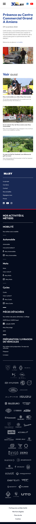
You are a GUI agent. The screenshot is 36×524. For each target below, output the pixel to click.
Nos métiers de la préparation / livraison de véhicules (16, 347)
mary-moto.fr (7, 272)
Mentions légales (18, 511)
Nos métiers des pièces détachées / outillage (16, 316)
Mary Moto (8, 275)
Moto (4, 268)
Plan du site (18, 515)
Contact (5, 188)
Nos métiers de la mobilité (10, 231)
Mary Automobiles (10, 251)
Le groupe (6, 181)
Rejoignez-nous (7, 195)
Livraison (5, 355)
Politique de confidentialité (18, 508)
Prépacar (6, 351)
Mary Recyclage (8, 327)
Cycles (5, 292)
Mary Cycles (8, 299)
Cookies (18, 519)
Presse (5, 198)
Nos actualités (7, 191)
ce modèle (19, 42)
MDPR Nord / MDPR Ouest (11, 320)
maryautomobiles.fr (9, 248)
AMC (4, 331)
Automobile (6, 244)
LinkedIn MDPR (10, 324)
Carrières (6, 185)
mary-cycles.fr (7, 296)
